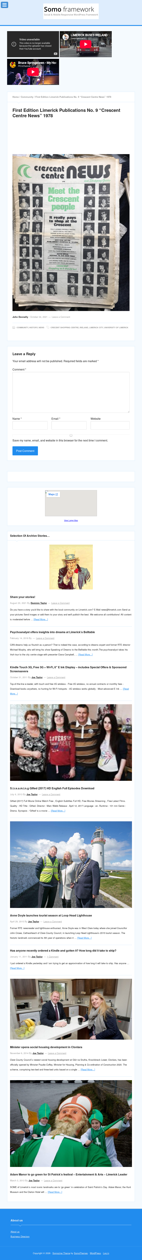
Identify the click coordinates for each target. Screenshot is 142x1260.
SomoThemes (81, 1253)
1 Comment (53, 956)
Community (22, 327)
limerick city (96, 327)
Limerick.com (71, 11)
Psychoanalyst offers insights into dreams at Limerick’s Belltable (52, 632)
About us (15, 1231)
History (33, 327)
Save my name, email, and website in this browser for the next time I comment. (60, 440)
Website (96, 419)
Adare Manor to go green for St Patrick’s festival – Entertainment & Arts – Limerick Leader (68, 1174)
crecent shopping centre (65, 327)
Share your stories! (22, 597)
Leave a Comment (61, 316)
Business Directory (20, 1236)
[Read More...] (41, 619)
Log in (106, 1253)
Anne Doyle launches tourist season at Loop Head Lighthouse (51, 915)
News (41, 327)
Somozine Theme (61, 1253)
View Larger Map (71, 520)
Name (17, 419)
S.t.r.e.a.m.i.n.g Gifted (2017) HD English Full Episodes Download (52, 788)
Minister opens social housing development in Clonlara (46, 1047)
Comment (19, 369)
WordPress (95, 1253)
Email (55, 419)
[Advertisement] (72, 140)
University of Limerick (116, 327)
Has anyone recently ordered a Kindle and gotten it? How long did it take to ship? (63, 950)
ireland (84, 327)
